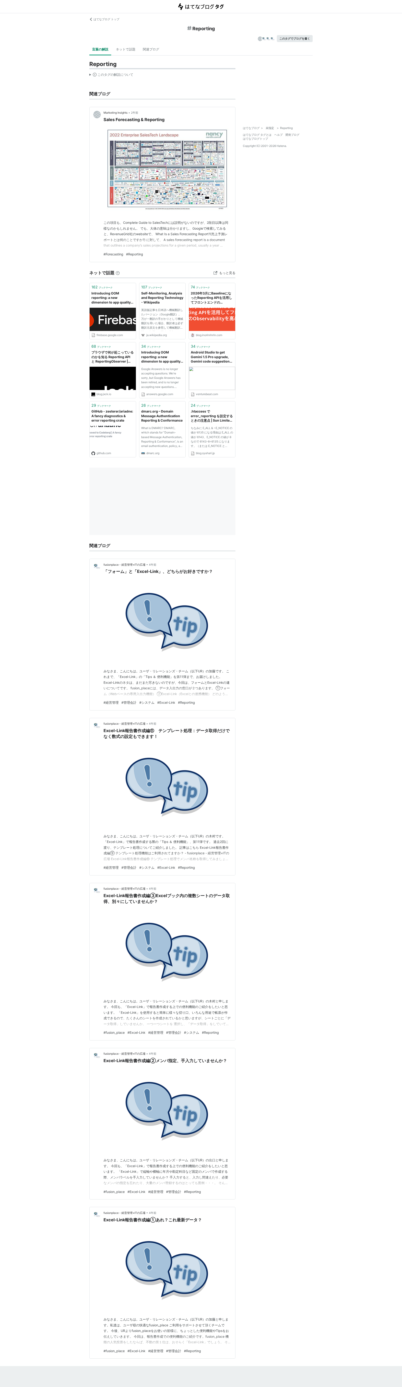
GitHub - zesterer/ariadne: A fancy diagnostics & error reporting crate (112, 415)
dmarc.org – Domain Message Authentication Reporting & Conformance (162, 415)
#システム (146, 702)
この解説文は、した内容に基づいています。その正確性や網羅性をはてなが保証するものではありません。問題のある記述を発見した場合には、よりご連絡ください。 (111, 76)
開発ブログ (292, 134)
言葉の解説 (100, 49)
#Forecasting (113, 254)
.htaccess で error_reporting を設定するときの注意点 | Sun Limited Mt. (212, 416)
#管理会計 (129, 702)
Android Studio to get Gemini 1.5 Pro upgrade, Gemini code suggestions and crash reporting (211, 357)
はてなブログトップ (255, 138)
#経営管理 (111, 702)
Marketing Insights (115, 112)
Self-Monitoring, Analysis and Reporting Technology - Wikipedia (162, 297)
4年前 (152, 564)
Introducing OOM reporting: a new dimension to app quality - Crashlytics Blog (112, 298)
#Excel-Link (166, 702)
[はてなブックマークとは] (118, 272)
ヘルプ (278, 134)
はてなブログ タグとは (257, 134)
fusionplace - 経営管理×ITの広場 (124, 564)
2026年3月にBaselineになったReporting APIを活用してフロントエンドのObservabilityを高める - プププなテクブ (211, 298)
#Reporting (134, 254)
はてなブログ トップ (106, 19)
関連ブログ (151, 49)
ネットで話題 (125, 49)
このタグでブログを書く (294, 38)
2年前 (134, 112)
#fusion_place (114, 1032)
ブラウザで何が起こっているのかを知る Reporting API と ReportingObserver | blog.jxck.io (112, 357)
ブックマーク (102, 287)
